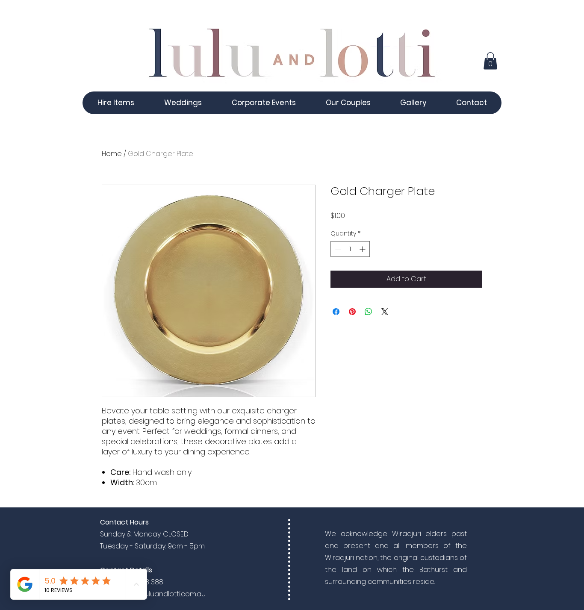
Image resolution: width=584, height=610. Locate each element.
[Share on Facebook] (336, 311)
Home (112, 154)
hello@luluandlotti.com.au (162, 594)
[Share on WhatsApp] (368, 311)
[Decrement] (337, 249)
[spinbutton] (350, 249)
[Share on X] (385, 311)
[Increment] (363, 249)
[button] (490, 61)
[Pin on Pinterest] (352, 311)
